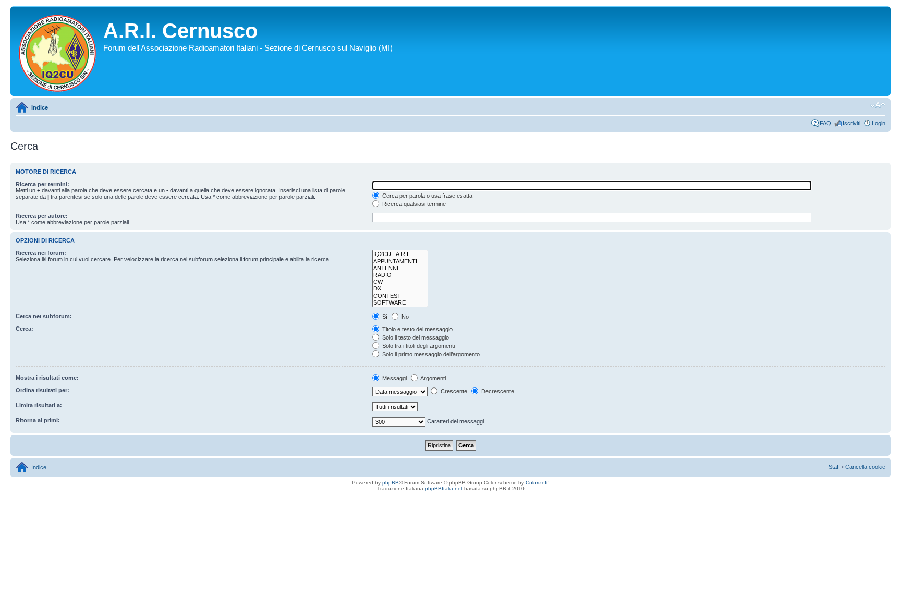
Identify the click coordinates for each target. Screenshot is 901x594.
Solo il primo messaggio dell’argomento (430, 354)
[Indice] (58, 51)
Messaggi (394, 378)
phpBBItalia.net (443, 488)
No (404, 316)
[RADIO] (400, 275)
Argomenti (432, 378)
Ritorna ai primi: (38, 420)
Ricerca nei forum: (41, 253)
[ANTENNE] (400, 268)
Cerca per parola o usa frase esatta (426, 195)
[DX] (400, 288)
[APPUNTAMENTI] (400, 261)
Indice (39, 107)
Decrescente (497, 391)
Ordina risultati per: (42, 390)
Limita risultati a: (39, 405)
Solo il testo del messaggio (415, 337)
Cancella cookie (865, 467)
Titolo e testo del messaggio (417, 329)
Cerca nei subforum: (44, 316)
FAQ (825, 123)
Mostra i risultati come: (47, 377)
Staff (834, 467)
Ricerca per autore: (42, 216)
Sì (384, 316)
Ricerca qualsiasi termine (413, 204)
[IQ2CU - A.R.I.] (400, 254)
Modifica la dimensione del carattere (877, 105)
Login (878, 123)
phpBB (390, 483)
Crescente (453, 391)
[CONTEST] (400, 296)
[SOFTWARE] (400, 302)
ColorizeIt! (538, 483)
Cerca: (24, 328)
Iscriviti (851, 123)
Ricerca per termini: (42, 184)
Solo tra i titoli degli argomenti (418, 346)
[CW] (400, 281)
